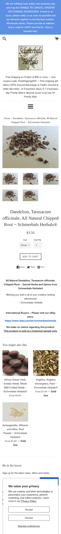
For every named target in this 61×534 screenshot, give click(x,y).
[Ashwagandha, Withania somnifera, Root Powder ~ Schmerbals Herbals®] (15, 412)
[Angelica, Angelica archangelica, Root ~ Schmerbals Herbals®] (46, 363)
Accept (29, 509)
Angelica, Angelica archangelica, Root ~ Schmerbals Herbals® (46, 383)
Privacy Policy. (29, 501)
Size (25, 239)
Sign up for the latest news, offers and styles (25, 473)
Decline (29, 517)
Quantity (37, 239)
